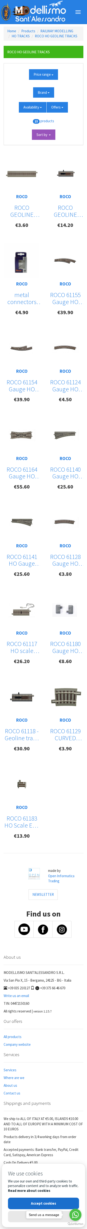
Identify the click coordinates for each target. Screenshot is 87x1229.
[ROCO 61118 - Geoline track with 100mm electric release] (22, 697)
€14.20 (65, 225)
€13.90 (22, 835)
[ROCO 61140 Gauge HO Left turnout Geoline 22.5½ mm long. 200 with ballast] (65, 435)
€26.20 (22, 661)
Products (28, 31)
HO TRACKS (21, 36)
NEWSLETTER (43, 894)
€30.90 (22, 748)
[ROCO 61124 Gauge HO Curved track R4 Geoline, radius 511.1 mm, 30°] (65, 348)
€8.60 (65, 661)
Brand (43, 92)
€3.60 (21, 225)
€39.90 (65, 312)
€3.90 (65, 748)
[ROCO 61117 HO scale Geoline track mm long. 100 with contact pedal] (21, 609)
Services (10, 1070)
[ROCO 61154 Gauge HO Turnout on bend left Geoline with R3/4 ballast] (21, 348)
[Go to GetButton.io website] (75, 1224)
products (47, 121)
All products (13, 1036)
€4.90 (21, 312)
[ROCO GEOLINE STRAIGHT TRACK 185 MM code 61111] (22, 173)
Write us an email (16, 995)
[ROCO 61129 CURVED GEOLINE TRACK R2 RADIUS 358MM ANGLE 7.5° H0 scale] (65, 697)
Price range (42, 74)
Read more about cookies (29, 1190)
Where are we (14, 1077)
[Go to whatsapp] (75, 1215)
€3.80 (65, 573)
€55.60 (22, 486)
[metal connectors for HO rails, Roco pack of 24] (21, 260)
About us (10, 1085)
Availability (31, 107)
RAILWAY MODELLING (56, 31)
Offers (56, 107)
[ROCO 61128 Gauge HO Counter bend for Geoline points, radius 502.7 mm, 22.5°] (65, 522)
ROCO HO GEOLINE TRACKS (56, 36)
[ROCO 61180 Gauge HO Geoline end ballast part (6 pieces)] (65, 609)
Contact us (12, 1093)
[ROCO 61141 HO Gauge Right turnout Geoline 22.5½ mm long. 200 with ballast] (21, 522)
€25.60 (65, 486)
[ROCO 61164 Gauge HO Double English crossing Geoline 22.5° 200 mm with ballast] (21, 435)
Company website (17, 1044)
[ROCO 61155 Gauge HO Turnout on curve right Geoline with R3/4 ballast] (65, 260)
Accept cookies (43, 1203)
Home (11, 31)
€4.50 (65, 399)
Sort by (42, 134)
